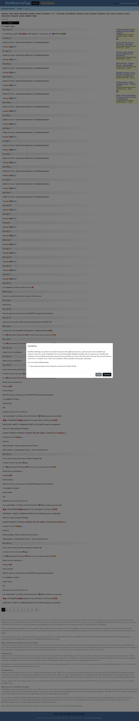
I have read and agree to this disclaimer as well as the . (53, 366)
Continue (107, 374)
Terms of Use (71, 366)
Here (47, 362)
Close (99, 374)
